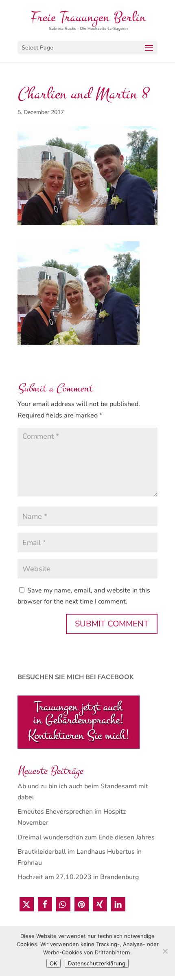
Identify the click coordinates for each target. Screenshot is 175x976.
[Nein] (165, 951)
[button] (27, 904)
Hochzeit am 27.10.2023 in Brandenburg (78, 877)
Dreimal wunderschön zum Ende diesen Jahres (86, 837)
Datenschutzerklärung (96, 963)
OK (53, 963)
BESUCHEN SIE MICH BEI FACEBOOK (76, 677)
